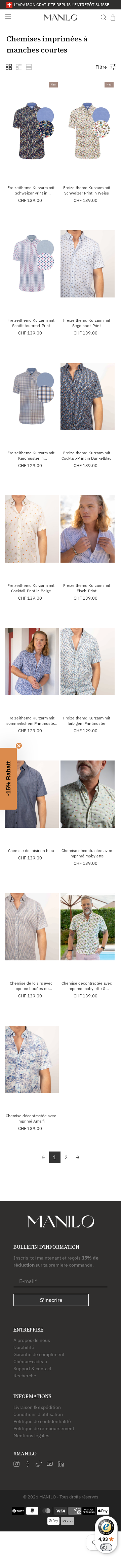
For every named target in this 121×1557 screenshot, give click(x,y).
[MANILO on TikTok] (39, 1465)
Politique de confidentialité (42, 1421)
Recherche (24, 1376)
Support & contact (32, 1369)
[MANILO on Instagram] (16, 1465)
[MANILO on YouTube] (50, 1465)
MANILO (47, 1496)
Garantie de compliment (39, 1354)
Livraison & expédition (37, 1407)
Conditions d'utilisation (38, 1414)
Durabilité (23, 1347)
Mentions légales (31, 1435)
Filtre (101, 67)
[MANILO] (60, 17)
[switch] (106, 1547)
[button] (9, 67)
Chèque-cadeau (30, 1361)
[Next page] (77, 1157)
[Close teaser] (18, 745)
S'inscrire (51, 1300)
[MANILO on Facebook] (28, 1465)
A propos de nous (31, 1340)
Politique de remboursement (43, 1428)
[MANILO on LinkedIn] (61, 1465)
